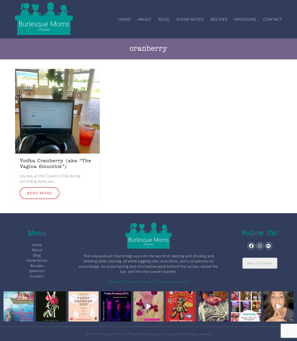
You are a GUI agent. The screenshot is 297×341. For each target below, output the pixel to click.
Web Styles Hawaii (197, 334)
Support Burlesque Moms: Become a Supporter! (148, 281)
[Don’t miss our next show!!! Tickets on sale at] (18, 306)
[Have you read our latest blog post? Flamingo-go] (246, 306)
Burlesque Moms (112, 334)
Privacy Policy (139, 334)
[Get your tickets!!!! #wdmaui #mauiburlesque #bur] (83, 306)
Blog (37, 255)
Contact (37, 276)
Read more (39, 193)
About (37, 250)
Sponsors (37, 271)
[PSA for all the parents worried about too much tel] (278, 306)
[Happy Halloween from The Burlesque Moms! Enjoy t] (213, 306)
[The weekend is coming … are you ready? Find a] (148, 306)
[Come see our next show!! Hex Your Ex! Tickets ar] (181, 306)
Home (37, 245)
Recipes (37, 266)
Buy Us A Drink (259, 263)
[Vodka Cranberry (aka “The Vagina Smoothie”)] (57, 111)
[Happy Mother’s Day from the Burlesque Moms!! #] (51, 306)
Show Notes (37, 260)
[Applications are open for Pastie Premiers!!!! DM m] (116, 306)
